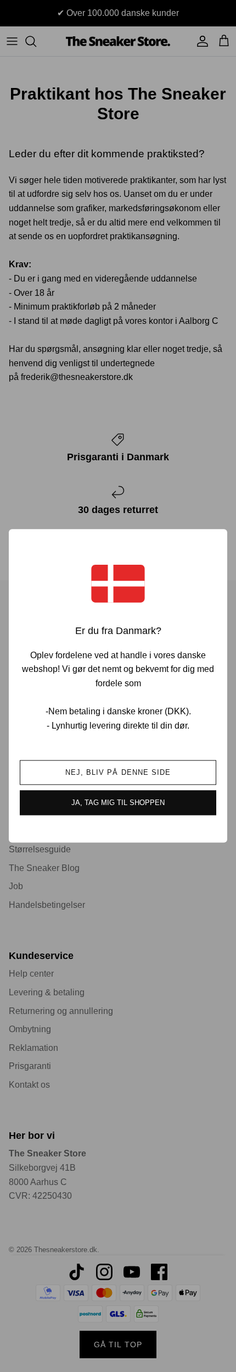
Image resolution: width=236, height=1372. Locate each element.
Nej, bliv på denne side (118, 773)
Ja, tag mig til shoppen (118, 803)
